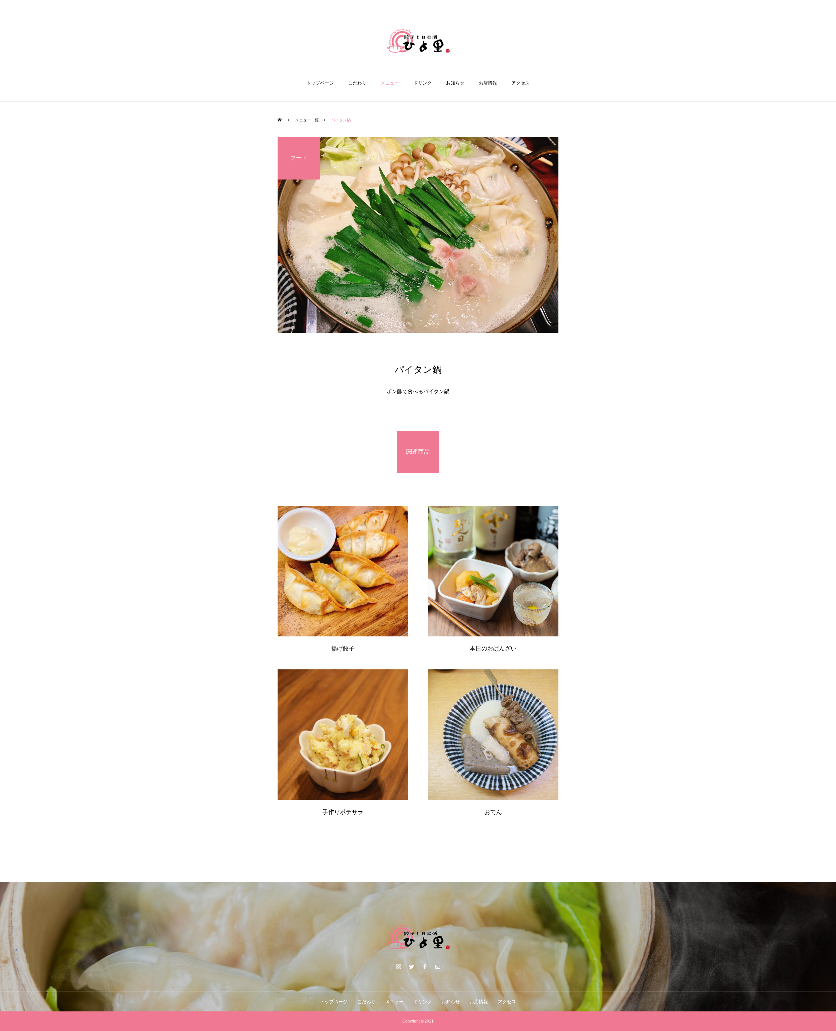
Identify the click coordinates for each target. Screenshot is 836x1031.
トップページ (320, 83)
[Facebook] (424, 966)
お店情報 (488, 83)
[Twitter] (411, 966)
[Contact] (437, 966)
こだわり (357, 83)
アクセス (520, 83)
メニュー (390, 83)
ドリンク (422, 83)
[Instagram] (398, 966)
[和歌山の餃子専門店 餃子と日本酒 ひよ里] (418, 40)
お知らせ (455, 83)
